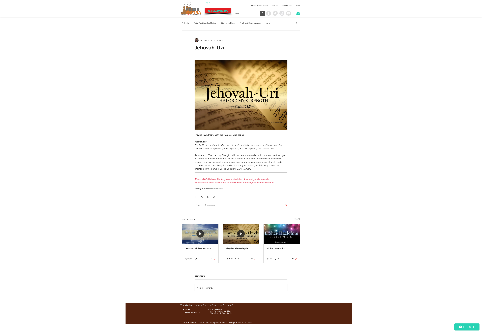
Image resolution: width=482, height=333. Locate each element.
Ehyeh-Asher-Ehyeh (237, 248)
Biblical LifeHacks (228, 23)
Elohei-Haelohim (276, 248)
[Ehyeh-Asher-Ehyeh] (241, 234)
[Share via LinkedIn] (208, 197)
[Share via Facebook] (196, 197)
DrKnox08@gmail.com (224, 322)
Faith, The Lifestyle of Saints (205, 23)
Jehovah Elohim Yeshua (198, 248)
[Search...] (262, 13)
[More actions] (285, 40)
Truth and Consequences (250, 23)
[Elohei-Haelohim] (282, 234)
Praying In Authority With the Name (209, 188)
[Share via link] (214, 197)
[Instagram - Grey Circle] (281, 13)
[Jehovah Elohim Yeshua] (200, 234)
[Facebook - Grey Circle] (268, 13)
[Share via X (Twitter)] (202, 197)
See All (297, 219)
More (268, 23)
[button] (298, 13)
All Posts (185, 23)
